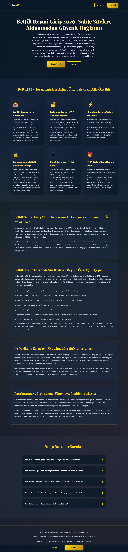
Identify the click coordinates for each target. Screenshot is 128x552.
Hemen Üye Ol (56, 64)
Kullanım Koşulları (53, 541)
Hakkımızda (41, 541)
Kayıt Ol (113, 5)
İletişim (88, 541)
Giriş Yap (100, 5)
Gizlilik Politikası (67, 541)
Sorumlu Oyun (78, 541)
